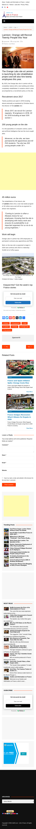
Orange (15, 326)
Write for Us (5, 4)
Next (29, 347)
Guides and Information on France (15, 2)
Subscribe (18, 302)
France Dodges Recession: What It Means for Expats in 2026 (19, 417)
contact (27, 2)
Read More (30, 391)
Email (4, 462)
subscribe (17, 4)
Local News (12, 43)
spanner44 (6, 41)
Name (4, 455)
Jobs (25, 323)
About (3, 2)
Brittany (6, 323)
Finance (6, 43)
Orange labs (25, 326)
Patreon (11, 4)
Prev (7, 347)
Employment (16, 323)
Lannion (6, 326)
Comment (5, 445)
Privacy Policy (25, 4)
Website (4, 470)
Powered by (14, 307)
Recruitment (7, 330)
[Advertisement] (18, 171)
